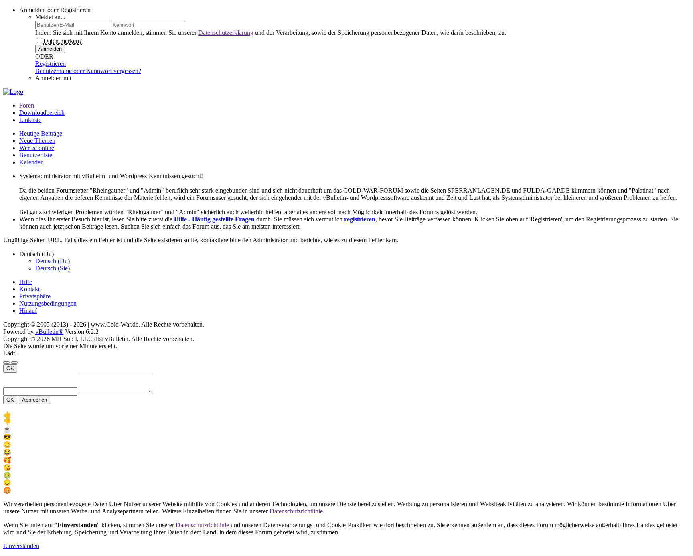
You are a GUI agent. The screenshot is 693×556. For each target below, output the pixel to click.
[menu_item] (346, 414)
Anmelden (50, 49)
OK (10, 368)
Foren (26, 105)
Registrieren (50, 63)
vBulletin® (49, 331)
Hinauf (28, 310)
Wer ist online (36, 147)
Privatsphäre (35, 296)
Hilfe (25, 281)
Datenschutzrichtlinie (296, 511)
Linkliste (30, 119)
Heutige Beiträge (40, 133)
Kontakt (29, 289)
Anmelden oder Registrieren (55, 9)
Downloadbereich (42, 112)
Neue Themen (37, 140)
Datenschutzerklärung (225, 32)
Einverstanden (21, 545)
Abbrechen (34, 400)
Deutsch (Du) (52, 261)
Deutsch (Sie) (52, 268)
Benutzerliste (35, 155)
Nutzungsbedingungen (48, 303)
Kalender (31, 162)
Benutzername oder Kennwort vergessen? (88, 70)
